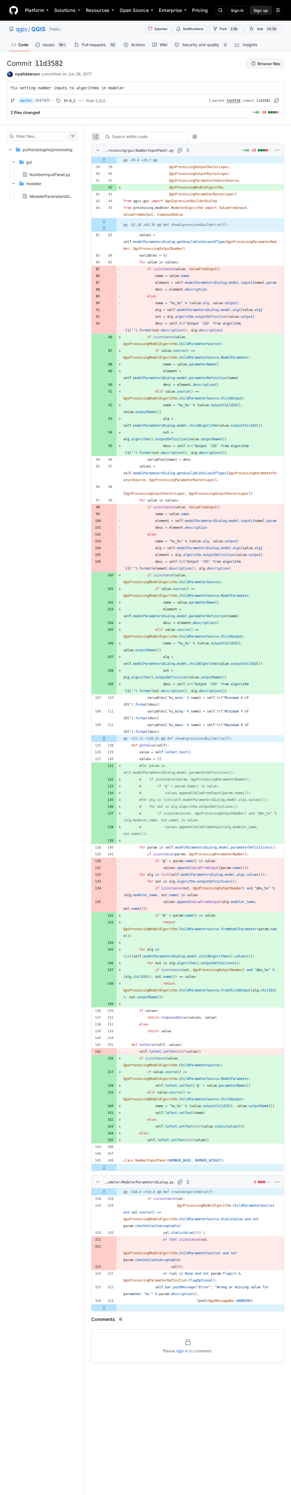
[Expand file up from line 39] (104, 160)
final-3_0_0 (95, 100)
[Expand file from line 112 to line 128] (104, 738)
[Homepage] (13, 10)
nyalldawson (27, 73)
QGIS (38, 29)
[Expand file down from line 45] (104, 221)
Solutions (65, 10)
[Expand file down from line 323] (104, 1307)
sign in (182, 1350)
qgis (21, 29)
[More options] (277, 150)
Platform (34, 10)
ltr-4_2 (70, 100)
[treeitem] (42, 171)
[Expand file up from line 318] (104, 1192)
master (26, 101)
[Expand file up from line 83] (104, 228)
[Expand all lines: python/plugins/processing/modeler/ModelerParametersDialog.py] (188, 1182)
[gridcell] (188, 160)
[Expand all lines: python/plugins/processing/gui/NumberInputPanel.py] (188, 150)
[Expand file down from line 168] (104, 1167)
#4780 (42, 100)
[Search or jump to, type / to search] (220, 10)
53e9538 (233, 101)
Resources (97, 10)
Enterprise (170, 10)
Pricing (200, 10)
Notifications (193, 29)
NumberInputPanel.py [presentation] (50, 174)
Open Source (134, 10)
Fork (229, 29)
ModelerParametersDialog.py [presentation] (57, 196)
